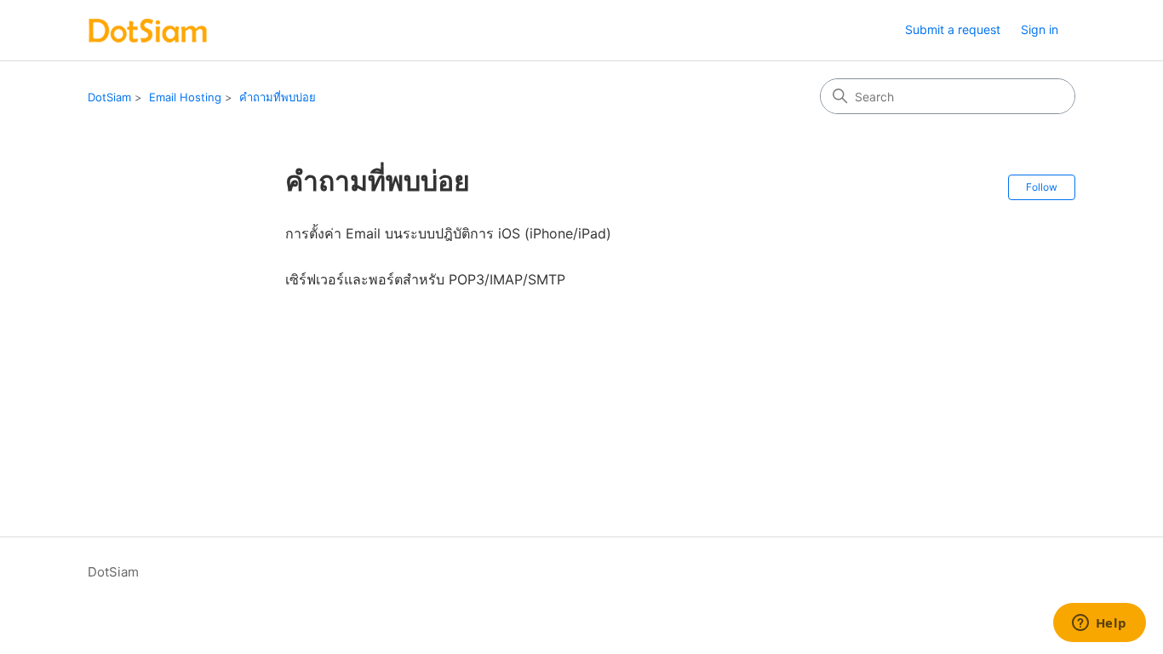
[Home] (148, 30)
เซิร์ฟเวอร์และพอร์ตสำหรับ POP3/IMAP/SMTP (425, 279)
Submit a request (952, 29)
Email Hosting (185, 97)
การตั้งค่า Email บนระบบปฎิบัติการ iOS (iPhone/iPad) (448, 233)
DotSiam (109, 97)
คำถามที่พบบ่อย (277, 97)
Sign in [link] (1039, 29)
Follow (1041, 187)
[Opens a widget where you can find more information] (1099, 624)
